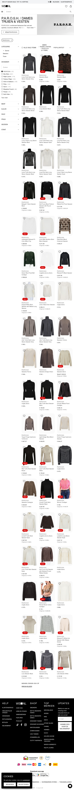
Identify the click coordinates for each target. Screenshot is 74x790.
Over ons (19, 708)
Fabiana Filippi (7, 79)
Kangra (5, 92)
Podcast (19, 721)
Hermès (46, 729)
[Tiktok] (17, 724)
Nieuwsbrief (6, 726)
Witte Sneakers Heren (35, 712)
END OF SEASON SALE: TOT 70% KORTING (15, 2)
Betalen (5, 722)
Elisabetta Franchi (8, 89)
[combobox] (37, 11)
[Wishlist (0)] (66, 6)
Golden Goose (49, 736)
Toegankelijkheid (65, 782)
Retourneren (7, 719)
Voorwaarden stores (49, 782)
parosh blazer (27, 686)
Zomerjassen (34, 731)
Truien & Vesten (45, 47)
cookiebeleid (26, 780)
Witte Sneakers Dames (35, 717)
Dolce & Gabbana (8, 81)
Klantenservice (66, 2)
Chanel (46, 726)
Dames (44, 45)
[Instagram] (25, 724)
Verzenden (6, 716)
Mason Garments (50, 744)
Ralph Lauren (7, 76)
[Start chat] (70, 786)
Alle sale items (30, 48)
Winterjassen (35, 727)
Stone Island (48, 723)
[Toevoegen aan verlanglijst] (24, 56)
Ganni (5, 86)
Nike (45, 716)
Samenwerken (21, 714)
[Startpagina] (6, 6)
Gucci (46, 733)
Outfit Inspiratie (36, 740)
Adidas (46, 713)
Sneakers (33, 707)
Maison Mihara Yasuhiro (49, 740)
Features (19, 718)
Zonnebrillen (35, 737)
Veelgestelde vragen (7, 712)
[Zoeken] (70, 11)
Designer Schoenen (37, 724)
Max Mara (6, 74)
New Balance (48, 710)
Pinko (5, 84)
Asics (46, 720)
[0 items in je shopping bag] (71, 6)
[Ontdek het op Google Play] (43, 775)
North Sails (6, 94)
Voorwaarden (34, 782)
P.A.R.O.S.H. (6, 40)
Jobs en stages (21, 711)
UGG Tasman (34, 734)
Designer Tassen (36, 721)
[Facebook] (21, 724)
